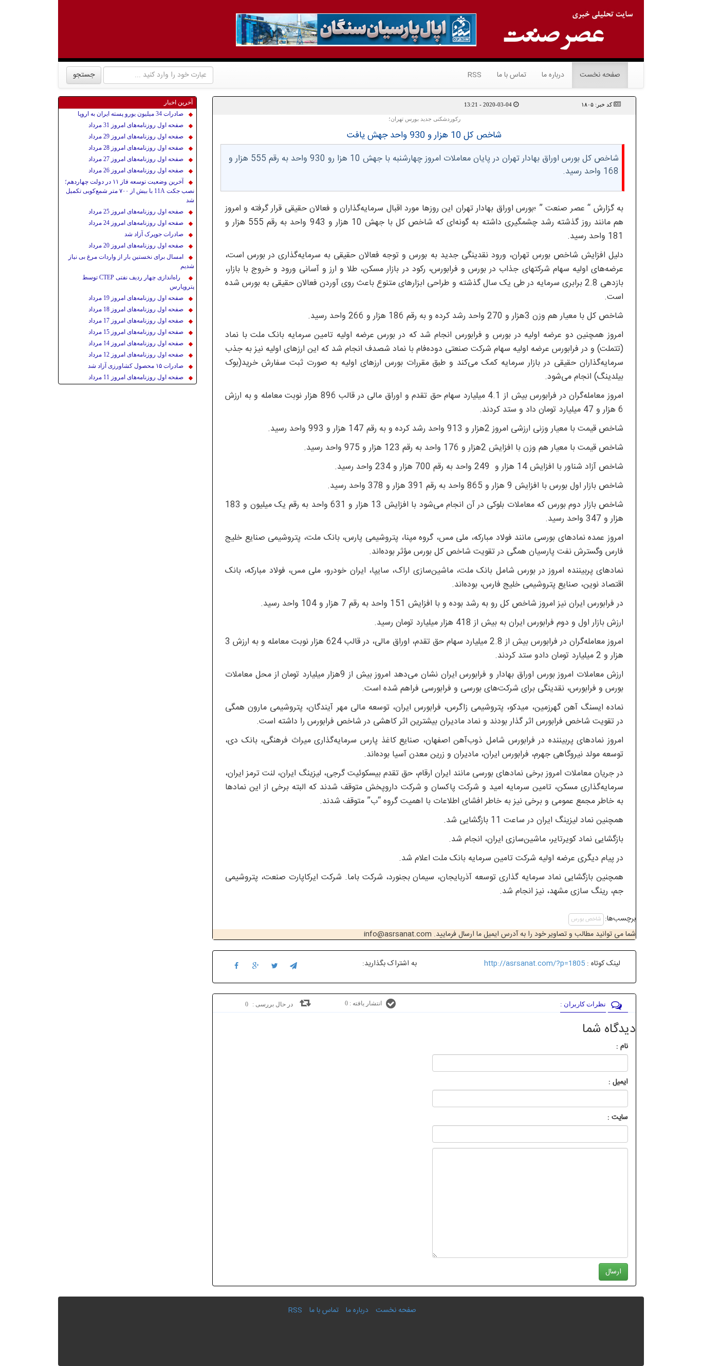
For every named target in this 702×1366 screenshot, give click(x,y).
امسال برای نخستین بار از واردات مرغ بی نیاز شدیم (131, 261)
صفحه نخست (596, 74)
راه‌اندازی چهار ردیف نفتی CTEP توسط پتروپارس (138, 282)
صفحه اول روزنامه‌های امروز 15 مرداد (135, 331)
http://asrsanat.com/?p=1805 (534, 963)
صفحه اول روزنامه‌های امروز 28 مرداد (135, 147)
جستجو (84, 75)
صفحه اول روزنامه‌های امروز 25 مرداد (135, 211)
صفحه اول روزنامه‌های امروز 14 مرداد (135, 343)
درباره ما (553, 75)
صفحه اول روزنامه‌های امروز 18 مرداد (135, 309)
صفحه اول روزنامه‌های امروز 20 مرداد (135, 245)
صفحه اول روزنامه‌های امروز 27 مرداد (135, 159)
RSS (475, 75)
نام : (606, 1046)
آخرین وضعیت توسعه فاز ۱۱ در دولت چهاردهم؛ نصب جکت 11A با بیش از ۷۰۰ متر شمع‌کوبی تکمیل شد (129, 191)
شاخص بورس (586, 919)
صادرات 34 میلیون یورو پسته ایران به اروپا (130, 113)
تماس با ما (511, 75)
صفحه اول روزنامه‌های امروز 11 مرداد (135, 377)
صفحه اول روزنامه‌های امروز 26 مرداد (135, 170)
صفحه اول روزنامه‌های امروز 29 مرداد (135, 136)
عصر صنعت (566, 209)
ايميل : (606, 1082)
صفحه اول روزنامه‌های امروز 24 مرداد (135, 222)
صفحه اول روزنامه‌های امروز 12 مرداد (135, 354)
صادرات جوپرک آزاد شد (153, 234)
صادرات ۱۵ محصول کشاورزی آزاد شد (135, 365)
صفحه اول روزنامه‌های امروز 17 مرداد (135, 320)
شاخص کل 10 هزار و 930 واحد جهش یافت (424, 135)
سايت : (606, 1117)
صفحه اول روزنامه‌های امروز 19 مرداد (135, 297)
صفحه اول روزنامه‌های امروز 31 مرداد (135, 125)
